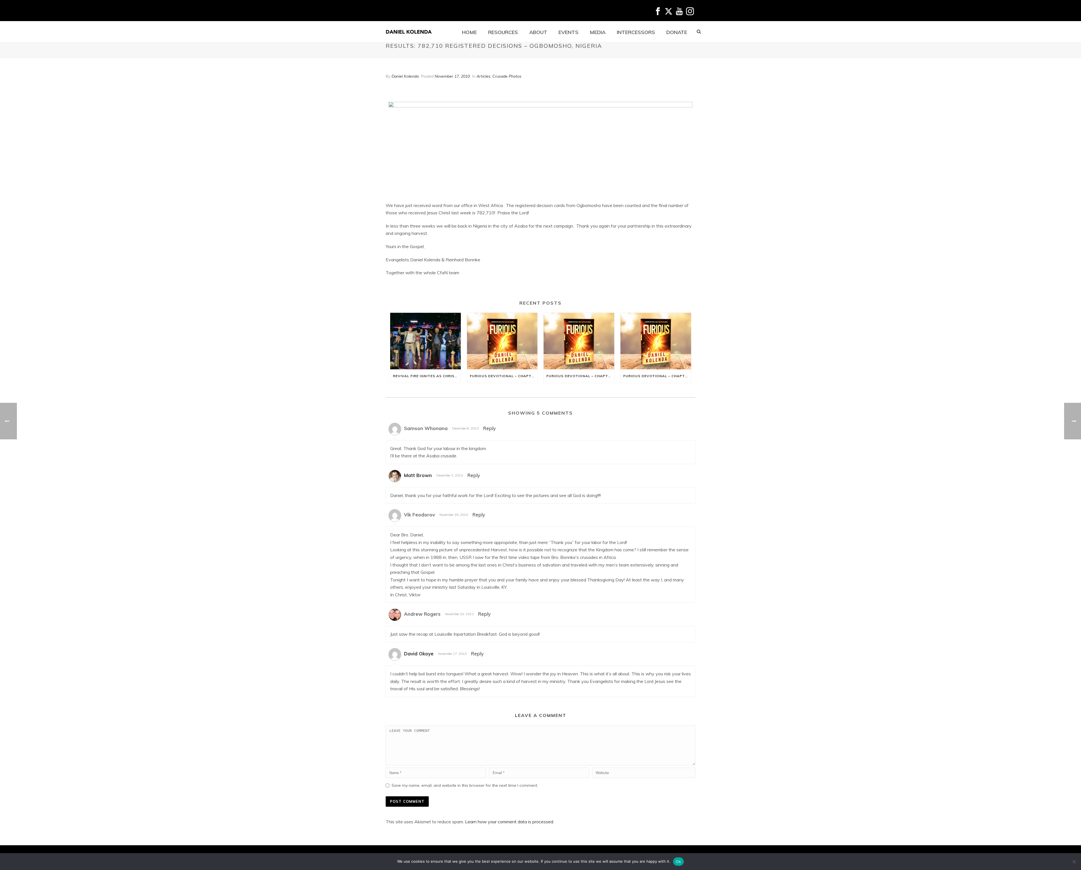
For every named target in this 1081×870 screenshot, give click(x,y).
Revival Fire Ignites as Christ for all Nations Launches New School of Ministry (427, 376)
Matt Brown (418, 475)
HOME (469, 32)
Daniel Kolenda (405, 76)
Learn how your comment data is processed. (509, 821)
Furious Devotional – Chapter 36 (504, 376)
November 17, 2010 (452, 76)
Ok (678, 861)
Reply (489, 428)
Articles (483, 76)
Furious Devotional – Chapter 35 (580, 376)
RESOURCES (503, 32)
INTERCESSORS (636, 32)
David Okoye (419, 654)
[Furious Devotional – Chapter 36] (502, 341)
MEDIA (598, 32)
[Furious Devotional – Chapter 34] (655, 341)
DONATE (676, 32)
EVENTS (569, 32)
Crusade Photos (506, 76)
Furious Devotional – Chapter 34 (657, 376)
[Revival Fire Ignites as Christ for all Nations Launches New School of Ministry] (425, 341)
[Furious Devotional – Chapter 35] (579, 341)
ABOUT (538, 32)
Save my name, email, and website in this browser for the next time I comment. (465, 785)
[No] (1074, 861)
